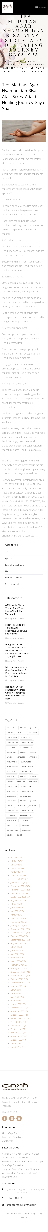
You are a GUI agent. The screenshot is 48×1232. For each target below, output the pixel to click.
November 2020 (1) (20, 1036)
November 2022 (27, 811)
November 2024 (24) (20, 932)
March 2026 (33, 733)
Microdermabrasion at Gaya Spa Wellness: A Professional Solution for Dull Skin (16, 671)
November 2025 (27, 742)
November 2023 (27, 791)
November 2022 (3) (20, 1011)
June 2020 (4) (17, 1047)
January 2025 (26, 762)
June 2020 (20, 835)
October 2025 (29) (19, 893)
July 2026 (23, 728)
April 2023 (21, 806)
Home (9, 61)
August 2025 (11, 752)
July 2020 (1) (16, 1043)
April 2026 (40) (17, 871)
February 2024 (12, 786)
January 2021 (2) (18, 1032)
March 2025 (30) (18, 918)
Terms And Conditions (12, 1137)
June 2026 (33, 728)
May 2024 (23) (17, 954)
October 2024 (11, 772)
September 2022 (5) (20, 1018)
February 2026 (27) (19, 879)
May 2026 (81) (17, 868)
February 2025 (12, 762)
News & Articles (28, 61)
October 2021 (24, 820)
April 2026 (21, 733)
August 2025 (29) (18, 900)
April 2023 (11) (17, 1000)
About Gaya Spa (9, 1133)
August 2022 (11, 820)
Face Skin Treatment (14, 565)
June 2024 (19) (17, 950)
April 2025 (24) (17, 914)
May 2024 (10, 781)
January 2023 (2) (18, 1004)
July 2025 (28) (17, 904)
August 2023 (11, 801)
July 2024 (23, 776)
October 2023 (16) (19, 979)
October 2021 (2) (19, 1025)
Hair (7, 571)
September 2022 (25, 815)
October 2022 (11, 815)
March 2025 (33, 757)
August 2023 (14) (18, 986)
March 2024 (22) (18, 961)
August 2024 (11, 776)
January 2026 (26, 738)
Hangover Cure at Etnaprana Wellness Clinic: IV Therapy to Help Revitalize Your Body (15, 692)
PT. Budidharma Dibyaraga (23, 1213)
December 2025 (12, 742)
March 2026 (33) (18, 875)
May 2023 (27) (17, 997)
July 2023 (23, 801)
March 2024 (33, 781)
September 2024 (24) (21, 939)
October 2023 (11, 796)
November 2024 (27, 767)
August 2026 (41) (18, 857)
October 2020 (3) (19, 1039)
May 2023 (10, 806)
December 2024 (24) (20, 929)
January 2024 (26, 786)
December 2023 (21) (20, 972)
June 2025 (33, 752)
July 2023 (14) (17, 989)
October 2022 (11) (19, 1014)
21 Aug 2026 (11, 618)
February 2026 (12, 738)
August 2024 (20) (18, 943)
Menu (42, 7)
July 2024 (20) (17, 947)
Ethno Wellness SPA (14, 577)
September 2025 (25, 747)
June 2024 (33, 776)
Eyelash (8, 558)
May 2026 (10, 733)
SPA (7, 552)
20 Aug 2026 (11, 661)
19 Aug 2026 (11, 703)
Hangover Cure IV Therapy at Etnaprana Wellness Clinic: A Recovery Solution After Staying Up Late (17, 650)
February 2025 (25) (19, 922)
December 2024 (12, 767)
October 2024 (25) (19, 936)
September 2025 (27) (21, 897)
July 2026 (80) (17, 861)
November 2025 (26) (20, 889)
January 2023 (33, 806)
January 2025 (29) (19, 925)
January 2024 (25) (19, 968)
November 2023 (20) (20, 975)
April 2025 (21, 757)
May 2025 (10, 757)
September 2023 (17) (21, 982)
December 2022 (12, 811)
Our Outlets (7, 1140)
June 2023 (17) (17, 993)
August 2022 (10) (18, 1022)
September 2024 (25, 772)
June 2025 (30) (17, 907)
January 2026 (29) (19, 882)
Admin (21, 618)
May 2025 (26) (17, 911)
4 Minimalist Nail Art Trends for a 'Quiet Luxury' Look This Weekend (15, 610)
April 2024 (21, 781)
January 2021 (26, 825)
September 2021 (12, 825)
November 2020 (12, 830)
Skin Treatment (12, 584)
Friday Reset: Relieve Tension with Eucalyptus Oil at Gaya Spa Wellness (16, 629)
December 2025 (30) (20, 886)
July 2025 (23, 752)
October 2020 (26, 830)
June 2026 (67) (17, 864)
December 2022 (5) (20, 1007)
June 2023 (33, 801)
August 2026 (11, 728)
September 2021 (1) (20, 1029)
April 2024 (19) (17, 957)
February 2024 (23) (19, 964)
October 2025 (11, 747)
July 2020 (10, 835)
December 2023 (12, 791)
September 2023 (25, 796)
